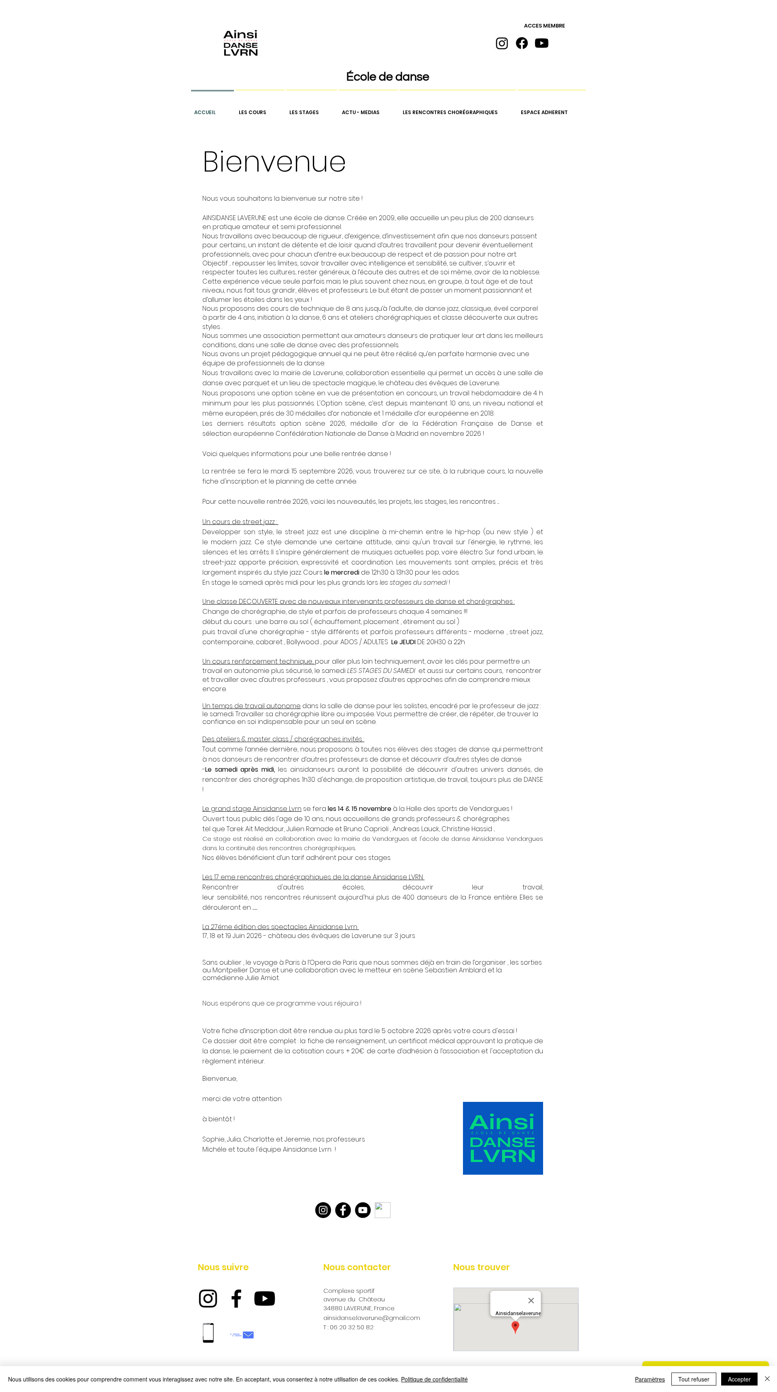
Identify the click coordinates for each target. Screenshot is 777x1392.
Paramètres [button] (650, 1379)
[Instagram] (502, 43)
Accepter (739, 1379)
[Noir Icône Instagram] (208, 1298)
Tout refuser (693, 1379)
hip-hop (467, 532)
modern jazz (231, 542)
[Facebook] (522, 43)
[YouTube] (363, 1210)
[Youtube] (542, 43)
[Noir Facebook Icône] (236, 1298)
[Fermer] (767, 1379)
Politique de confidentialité (434, 1379)
